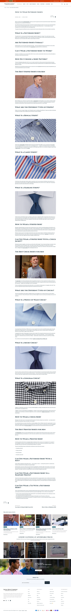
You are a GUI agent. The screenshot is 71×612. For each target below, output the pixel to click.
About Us (38, 591)
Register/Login (52, 591)
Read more (6, 534)
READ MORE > (13, 553)
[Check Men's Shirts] (35, 369)
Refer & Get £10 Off (52, 601)
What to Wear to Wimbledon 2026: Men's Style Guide (10, 529)
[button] (66, 521)
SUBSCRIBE (47, 582)
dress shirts (22, 144)
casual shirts (33, 46)
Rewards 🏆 (51, 603)
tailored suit (18, 148)
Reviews (38, 601)
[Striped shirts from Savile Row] (35, 86)
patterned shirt (26, 21)
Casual (29, 593)
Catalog (23, 610)
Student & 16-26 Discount (40, 605)
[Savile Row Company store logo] (9, 4)
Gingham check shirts (45, 411)
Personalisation (52, 599)
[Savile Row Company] (11, 590)
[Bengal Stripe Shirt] (35, 142)
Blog (37, 595)
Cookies (51, 595)
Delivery (62, 593)
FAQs (62, 599)
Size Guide (62, 603)
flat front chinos (28, 425)
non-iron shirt (25, 247)
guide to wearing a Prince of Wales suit (40, 338)
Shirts (29, 591)
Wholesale (38, 597)
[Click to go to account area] (64, 4)
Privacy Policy (52, 593)
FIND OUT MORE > (35, 553)
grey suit (46, 234)
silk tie (28, 148)
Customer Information (64, 591)
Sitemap (62, 605)
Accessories (29, 597)
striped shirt (36, 100)
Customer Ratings (52, 597)
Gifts (28, 601)
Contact (26, 610)
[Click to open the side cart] (67, 4)
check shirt (18, 280)
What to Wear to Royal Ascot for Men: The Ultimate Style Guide (43, 529)
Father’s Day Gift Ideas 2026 (57, 528)
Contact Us (62, 601)
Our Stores (38, 593)
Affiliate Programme (40, 603)
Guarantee (62, 597)
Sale (28, 599)
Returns (62, 595)
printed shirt (19, 432)
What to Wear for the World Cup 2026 (27, 528)
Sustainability (39, 599)
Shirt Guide (29, 603)
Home (20, 610)
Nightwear (29, 595)
